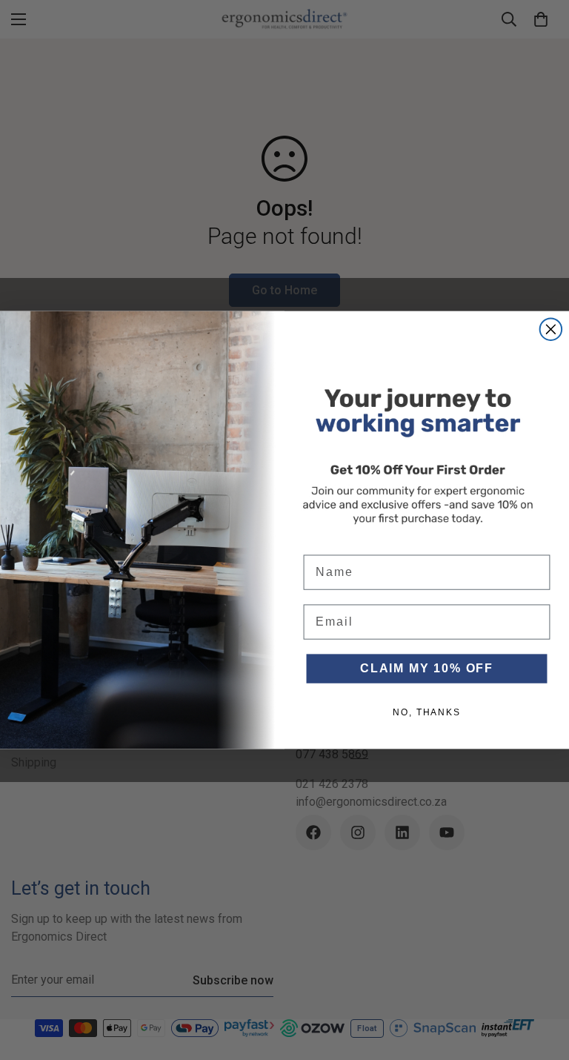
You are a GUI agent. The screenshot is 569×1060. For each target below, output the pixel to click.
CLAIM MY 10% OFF (426, 668)
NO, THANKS (427, 712)
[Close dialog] (551, 330)
